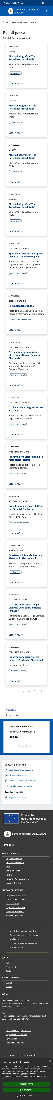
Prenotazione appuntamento (18, 1030)
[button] (26, 1095)
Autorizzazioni (16, 947)
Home (5, 21)
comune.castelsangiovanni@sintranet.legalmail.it (24, 1015)
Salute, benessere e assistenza (23, 943)
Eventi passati (12, 714)
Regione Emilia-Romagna (15, 3)
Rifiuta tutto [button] (26, 1090)
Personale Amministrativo (17, 878)
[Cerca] (47, 11)
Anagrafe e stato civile (15, 895)
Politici (9, 874)
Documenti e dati (13, 882)
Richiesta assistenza (15, 1042)
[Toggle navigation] (5, 10)
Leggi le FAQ (11, 1038)
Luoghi (9, 982)
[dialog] (26, 1079)
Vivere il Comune (19, 21)
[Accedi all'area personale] (43, 3)
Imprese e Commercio (15, 907)
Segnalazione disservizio (16, 1034)
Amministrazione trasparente (23, 1055)
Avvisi (8, 971)
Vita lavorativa (12, 903)
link (3, 1079)
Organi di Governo (14, 858)
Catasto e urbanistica (15, 911)
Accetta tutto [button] (26, 1084)
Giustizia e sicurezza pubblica (23, 931)
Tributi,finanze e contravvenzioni (24, 935)
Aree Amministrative (15, 862)
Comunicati (11, 967)
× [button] (50, 1061)
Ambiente (14, 939)
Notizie (9, 962)
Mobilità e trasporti (14, 915)
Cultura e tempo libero (15, 899)
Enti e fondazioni (13, 870)
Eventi (9, 986)
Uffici (8, 866)
